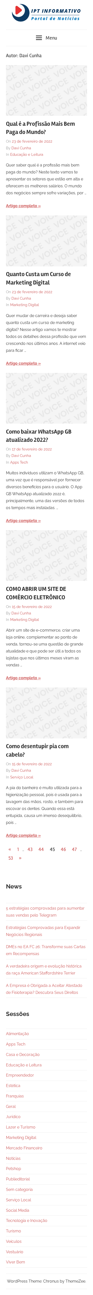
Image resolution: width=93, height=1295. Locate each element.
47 (74, 849)
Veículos (14, 1241)
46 (63, 849)
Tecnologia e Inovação (26, 1220)
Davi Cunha (21, 148)
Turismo (13, 1231)
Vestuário (14, 1252)
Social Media (17, 1210)
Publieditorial (18, 1179)
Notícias (13, 1158)
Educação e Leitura (26, 154)
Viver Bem (15, 1262)
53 (10, 858)
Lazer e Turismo (20, 1127)
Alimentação (17, 1033)
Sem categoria (19, 1189)
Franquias (15, 1096)
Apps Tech (19, 462)
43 (30, 849)
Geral (11, 1106)
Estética (13, 1085)
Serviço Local (21, 777)
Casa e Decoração (23, 1054)
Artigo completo (21, 205)
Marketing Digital (24, 305)
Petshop (13, 1168)
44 (41, 849)
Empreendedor (20, 1075)
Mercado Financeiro (24, 1148)
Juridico (13, 1116)
